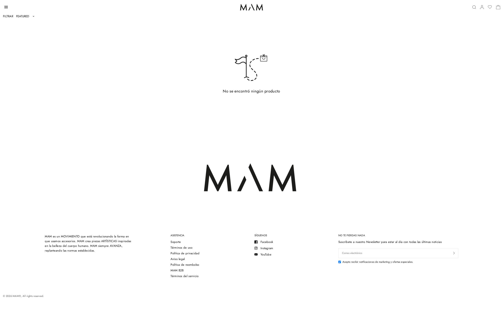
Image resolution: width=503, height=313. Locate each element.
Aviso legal (178, 259)
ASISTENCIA (177, 235)
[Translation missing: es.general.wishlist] (490, 7)
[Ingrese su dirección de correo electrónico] (454, 253)
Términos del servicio (184, 276)
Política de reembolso (185, 265)
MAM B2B (177, 270)
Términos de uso (181, 247)
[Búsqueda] (474, 7)
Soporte (176, 242)
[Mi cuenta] (482, 7)
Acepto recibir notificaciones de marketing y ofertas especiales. (377, 262)
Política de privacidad (185, 253)
